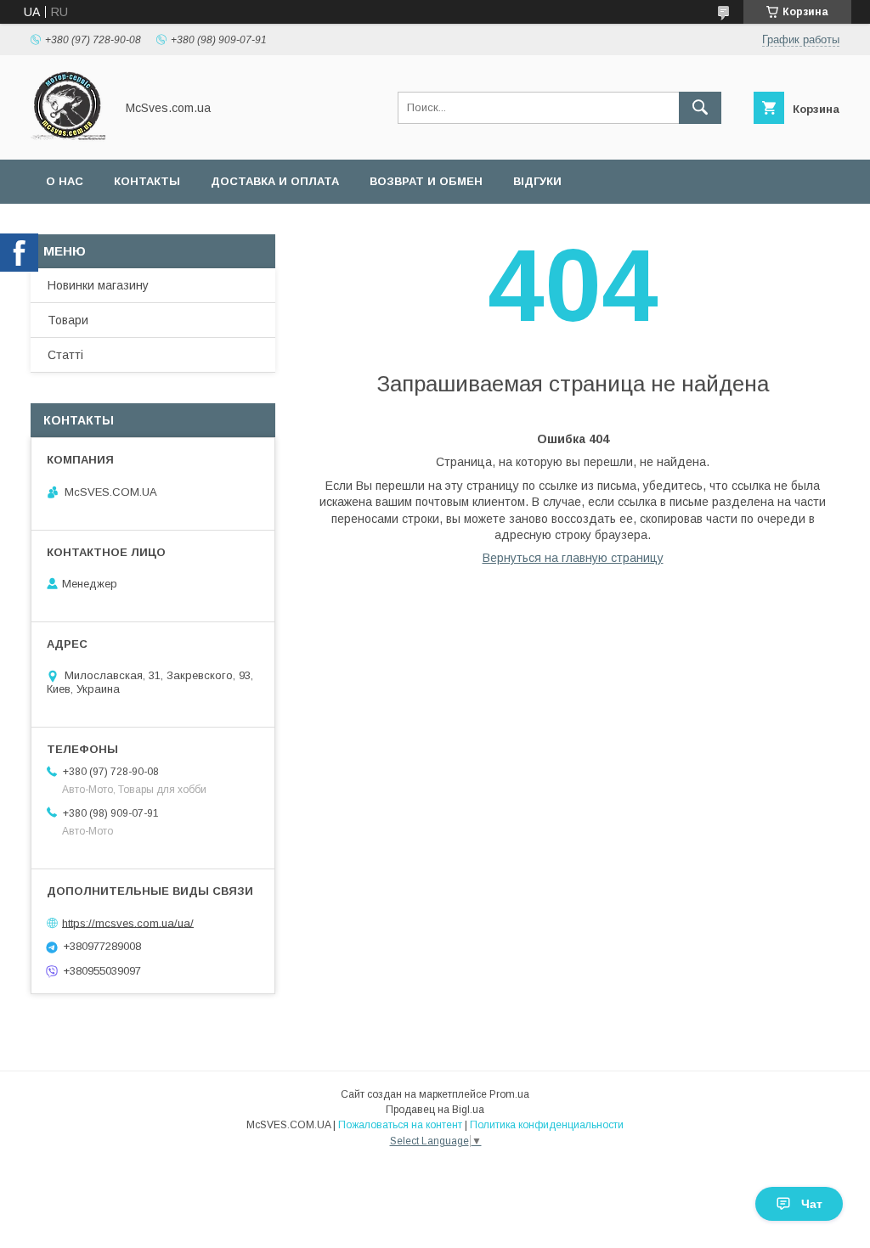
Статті (65, 355)
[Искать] (700, 108)
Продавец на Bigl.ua (435, 1110)
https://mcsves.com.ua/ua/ (128, 922)
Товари (68, 320)
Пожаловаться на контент (400, 1125)
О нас (64, 181)
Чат (811, 1204)
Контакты (147, 181)
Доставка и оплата (275, 181)
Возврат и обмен (426, 181)
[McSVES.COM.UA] (68, 137)
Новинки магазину (98, 285)
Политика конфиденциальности (547, 1125)
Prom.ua (509, 1094)
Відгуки (537, 181)
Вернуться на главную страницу (573, 558)
